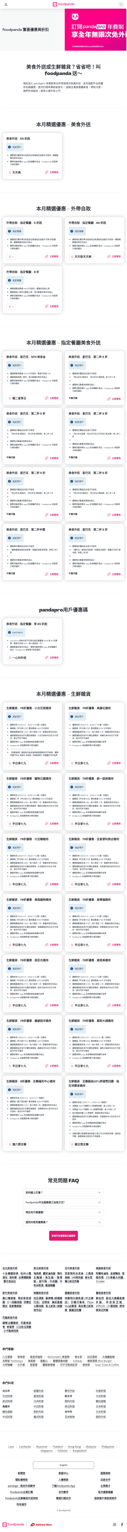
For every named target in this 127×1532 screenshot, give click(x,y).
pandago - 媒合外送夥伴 (21, 1486)
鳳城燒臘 (50, 1285)
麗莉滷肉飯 (49, 1273)
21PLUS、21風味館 (107, 1306)
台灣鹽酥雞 (25, 1277)
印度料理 (101, 1391)
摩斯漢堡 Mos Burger (99, 1361)
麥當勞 (11, 1327)
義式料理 (39, 1416)
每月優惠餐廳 (105, 1492)
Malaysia (91, 1446)
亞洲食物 (70, 1416)
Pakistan (63, 1450)
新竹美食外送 (9, 1293)
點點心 (44, 1361)
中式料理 (7, 1396)
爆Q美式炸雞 (72, 1281)
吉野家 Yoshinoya (12, 1361)
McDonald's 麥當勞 (59, 1357)
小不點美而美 (11, 1330)
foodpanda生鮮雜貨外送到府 (21, 1498)
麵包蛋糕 (101, 1401)
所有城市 (21, 1504)
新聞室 (21, 1473)
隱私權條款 (21, 1479)
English (63, 1465)
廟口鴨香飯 (9, 1298)
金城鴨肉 (115, 1273)
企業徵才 (105, 1486)
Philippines (107, 1446)
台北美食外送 (9, 1268)
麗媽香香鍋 (49, 1364)
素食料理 (39, 1396)
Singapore (47, 1450)
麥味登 (21, 1357)
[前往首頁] (63, 4)
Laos (11, 1446)
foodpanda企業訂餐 (21, 1492)
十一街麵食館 (15, 1302)
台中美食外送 (72, 1268)
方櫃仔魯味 (78, 1302)
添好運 (13, 1277)
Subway (77, 1361)
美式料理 (7, 1401)
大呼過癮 (7, 1364)
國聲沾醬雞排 (10, 1323)
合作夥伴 (63, 1492)
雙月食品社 (10, 1281)
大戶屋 (21, 1364)
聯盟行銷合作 (63, 1498)
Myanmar (42, 1446)
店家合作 (105, 1479)
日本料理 (39, 1401)
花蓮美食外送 (9, 1317)
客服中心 (63, 1473)
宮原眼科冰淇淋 (74, 1273)
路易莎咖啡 (36, 1357)
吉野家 (46, 1302)
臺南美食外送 (103, 1293)
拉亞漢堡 (39, 1298)
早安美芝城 (115, 1302)
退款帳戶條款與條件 (105, 1498)
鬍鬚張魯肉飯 (60, 1361)
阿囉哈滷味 (102, 1273)
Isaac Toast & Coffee (107, 1364)
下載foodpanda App (63, 1486)
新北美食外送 (41, 1268)
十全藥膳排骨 (10, 1273)
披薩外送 (39, 1391)
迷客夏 (33, 1364)
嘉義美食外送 (72, 1293)
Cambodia (25, 1446)
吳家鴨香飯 (15, 1306)
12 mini (100, 1281)
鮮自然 (100, 1298)
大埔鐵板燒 (108, 1357)
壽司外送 (70, 1391)
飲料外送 (70, 1401)
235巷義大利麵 (115, 1277)
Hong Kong (74, 1446)
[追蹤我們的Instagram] (114, 1524)
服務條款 (105, 1473)
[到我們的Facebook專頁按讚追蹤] (122, 1524)
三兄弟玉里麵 (23, 1327)
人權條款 (63, 1479)
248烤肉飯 (77, 1277)
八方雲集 (7, 1357)
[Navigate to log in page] (5, 4)
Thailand (58, 1446)
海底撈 (38, 1273)
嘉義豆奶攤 (75, 1310)
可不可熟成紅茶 (68, 1364)
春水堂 (89, 1277)
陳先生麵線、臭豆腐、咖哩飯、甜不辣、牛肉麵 (48, 1277)
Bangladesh (80, 1450)
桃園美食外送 (41, 1293)
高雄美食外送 (103, 1268)
